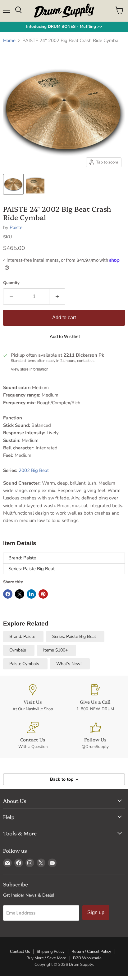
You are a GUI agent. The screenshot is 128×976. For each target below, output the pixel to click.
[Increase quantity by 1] (57, 296)
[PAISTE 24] (13, 184)
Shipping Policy (51, 951)
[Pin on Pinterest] (43, 594)
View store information (29, 369)
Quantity (11, 283)
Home (9, 40)
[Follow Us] (95, 735)
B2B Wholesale (87, 958)
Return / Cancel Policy (91, 951)
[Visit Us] (33, 698)
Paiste (16, 227)
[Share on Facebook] (7, 594)
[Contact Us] (33, 735)
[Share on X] (19, 594)
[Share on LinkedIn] (31, 594)
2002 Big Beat (34, 470)
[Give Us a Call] (95, 698)
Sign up (95, 912)
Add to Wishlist (65, 336)
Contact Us (20, 951)
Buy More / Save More (46, 958)
